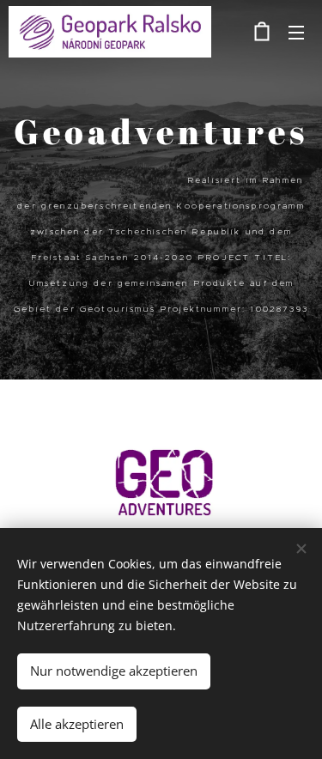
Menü (296, 32)
